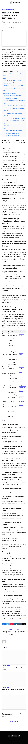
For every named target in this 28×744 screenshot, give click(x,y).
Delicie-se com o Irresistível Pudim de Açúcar (13, 667)
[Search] (26, 2)
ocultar (15, 71)
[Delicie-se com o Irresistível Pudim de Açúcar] (14, 657)
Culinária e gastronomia (7, 9)
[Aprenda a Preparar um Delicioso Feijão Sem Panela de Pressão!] (14, 702)
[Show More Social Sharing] (16, 27)
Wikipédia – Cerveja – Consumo (21, 403)
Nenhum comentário (18, 22)
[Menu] (2, 2)
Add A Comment (14, 721)
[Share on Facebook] (7, 27)
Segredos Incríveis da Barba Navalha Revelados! (8, 633)
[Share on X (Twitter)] (9, 27)
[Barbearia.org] (14, 2)
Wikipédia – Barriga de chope (21, 352)
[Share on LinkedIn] (13, 27)
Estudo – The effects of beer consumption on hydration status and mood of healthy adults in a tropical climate (22, 390)
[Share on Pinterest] (11, 27)
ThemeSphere (21, 740)
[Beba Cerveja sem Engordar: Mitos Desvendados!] (14, 38)
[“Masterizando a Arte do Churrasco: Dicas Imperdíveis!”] (14, 679)
